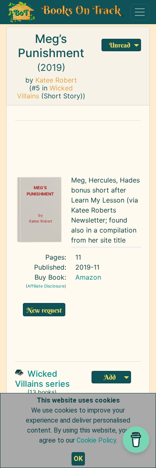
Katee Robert (56, 80)
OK (78, 459)
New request (44, 310)
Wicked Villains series (42, 379)
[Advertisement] (84, 337)
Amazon (88, 277)
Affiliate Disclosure (45, 285)
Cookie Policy (96, 440)
